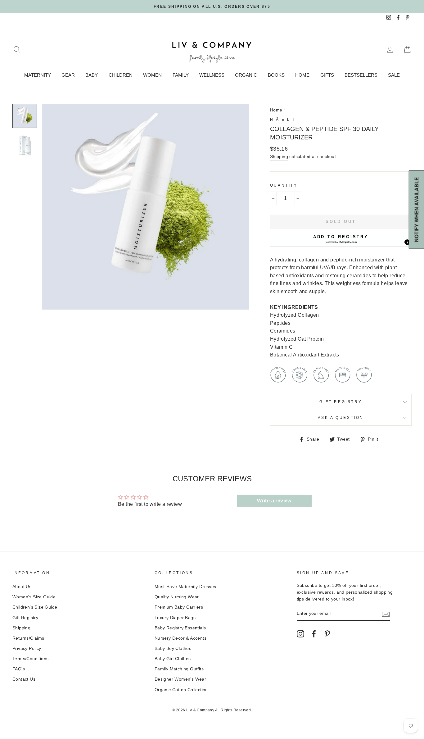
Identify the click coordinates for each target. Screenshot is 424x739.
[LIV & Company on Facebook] (314, 633)
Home (302, 75)
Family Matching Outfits (179, 669)
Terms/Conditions (30, 658)
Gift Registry (340, 402)
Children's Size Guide (34, 607)
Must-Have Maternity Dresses (185, 586)
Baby (91, 75)
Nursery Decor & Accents (180, 638)
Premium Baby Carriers (179, 607)
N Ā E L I (282, 119)
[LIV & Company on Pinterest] (327, 633)
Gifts (327, 75)
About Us (21, 586)
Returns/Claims (28, 638)
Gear (68, 75)
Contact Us (23, 679)
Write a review (274, 500)
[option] (212, 6)
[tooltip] (407, 242)
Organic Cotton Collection (181, 689)
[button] (341, 239)
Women (152, 75)
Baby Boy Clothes (173, 648)
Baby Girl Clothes (173, 658)
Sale (394, 75)
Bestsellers (361, 75)
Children (121, 75)
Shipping (279, 156)
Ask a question (341, 417)
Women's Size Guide (34, 597)
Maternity (37, 75)
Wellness (211, 75)
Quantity (284, 185)
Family (181, 75)
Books (276, 75)
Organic (246, 75)
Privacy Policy (26, 648)
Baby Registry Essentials (180, 628)
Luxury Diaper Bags (175, 617)
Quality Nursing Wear (177, 597)
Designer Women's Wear (180, 679)
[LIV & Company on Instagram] (300, 633)
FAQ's (18, 669)
